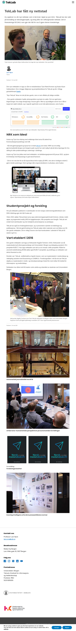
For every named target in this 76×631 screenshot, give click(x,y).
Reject (67, 627)
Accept (56, 627)
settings (6, 629)
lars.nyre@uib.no (9, 539)
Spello (18, 91)
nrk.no (38, 146)
